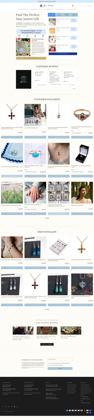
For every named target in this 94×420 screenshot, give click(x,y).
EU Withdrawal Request (86, 402)
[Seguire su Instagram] (8, 406)
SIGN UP (60, 368)
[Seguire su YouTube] (14, 406)
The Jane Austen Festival (51, 397)
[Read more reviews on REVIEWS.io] (23, 82)
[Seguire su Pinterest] (11, 406)
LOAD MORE (47, 309)
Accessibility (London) (85, 398)
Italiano (81, 5)
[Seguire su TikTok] (17, 406)
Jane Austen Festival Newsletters (56, 365)
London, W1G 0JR (27, 386)
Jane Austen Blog (72, 9)
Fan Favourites (59, 15)
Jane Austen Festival (60, 9)
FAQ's (82, 400)
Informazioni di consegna (86, 390)
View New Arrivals (62, 53)
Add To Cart (74, 20)
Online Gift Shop (49, 393)
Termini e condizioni (85, 387)
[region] (55, 78)
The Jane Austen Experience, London (53, 388)
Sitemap (82, 394)
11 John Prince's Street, (29, 384)
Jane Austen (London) (23, 9)
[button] (32, 78)
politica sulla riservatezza (86, 388)
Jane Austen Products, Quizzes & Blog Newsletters (60, 363)
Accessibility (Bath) (84, 396)
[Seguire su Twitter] (6, 406)
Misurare (26, 169)
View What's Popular (31, 58)
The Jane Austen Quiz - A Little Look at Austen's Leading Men (21, 338)
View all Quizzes (47, 344)
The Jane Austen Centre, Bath (52, 384)
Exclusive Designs (66, 15)
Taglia (72, 130)
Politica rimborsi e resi (85, 392)
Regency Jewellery (74, 15)
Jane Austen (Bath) (48, 9)
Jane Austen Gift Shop (36, 9)
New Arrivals (51, 14)
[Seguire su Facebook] (3, 406)
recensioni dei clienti (85, 384)
